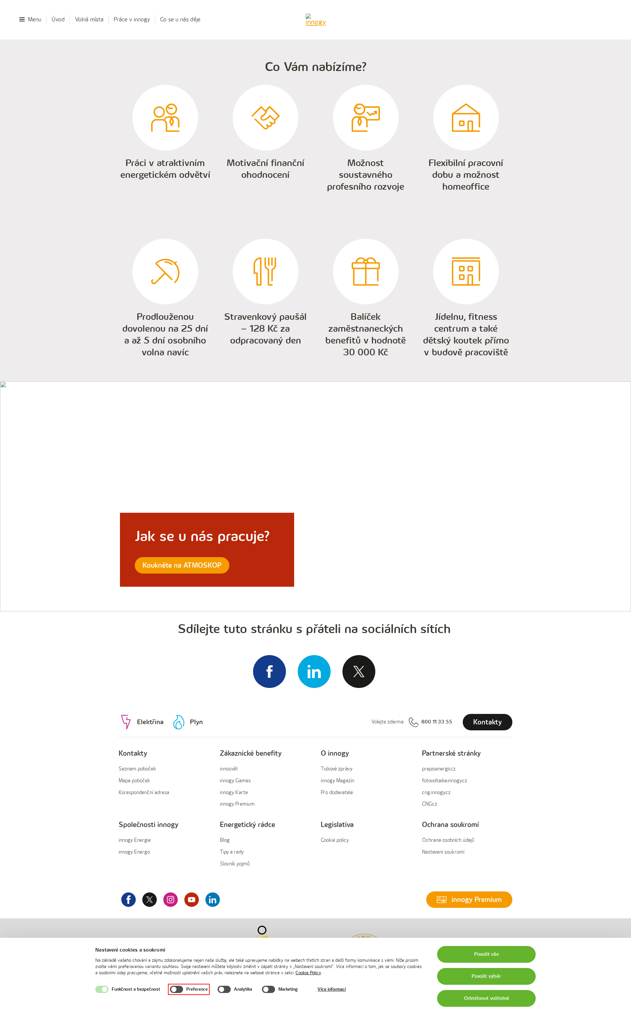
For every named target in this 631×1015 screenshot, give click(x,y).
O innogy (335, 753)
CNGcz (429, 804)
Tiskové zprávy (336, 769)
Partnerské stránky (451, 753)
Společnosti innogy (148, 824)
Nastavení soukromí (443, 852)
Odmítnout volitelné (486, 998)
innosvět (229, 769)
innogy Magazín (337, 781)
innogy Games (235, 781)
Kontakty (133, 753)
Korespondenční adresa (144, 793)
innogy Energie (135, 840)
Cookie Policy (308, 973)
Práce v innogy (132, 19)
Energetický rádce (247, 824)
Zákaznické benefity (251, 753)
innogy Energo (134, 852)
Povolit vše (486, 954)
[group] (164, 779)
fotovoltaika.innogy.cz (444, 781)
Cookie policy (335, 840)
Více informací (331, 989)
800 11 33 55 (436, 722)
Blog (225, 840)
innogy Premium (237, 804)
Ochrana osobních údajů (448, 840)
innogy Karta (234, 793)
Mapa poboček (134, 781)
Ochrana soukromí (450, 824)
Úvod (58, 19)
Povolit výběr (486, 976)
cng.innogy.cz (436, 793)
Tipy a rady (232, 852)
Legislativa (337, 824)
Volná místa (89, 19)
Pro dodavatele (337, 793)
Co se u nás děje (180, 19)
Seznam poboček (137, 769)
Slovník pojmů (235, 864)
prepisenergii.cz (439, 769)
